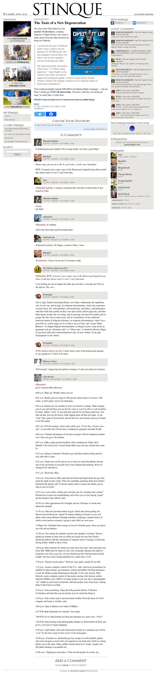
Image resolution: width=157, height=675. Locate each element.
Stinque (36, 4)
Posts (120, 157)
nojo (36, 104)
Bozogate (9, 138)
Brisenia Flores (143, 196)
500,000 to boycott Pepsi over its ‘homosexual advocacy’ (59, 100)
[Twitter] (39, 114)
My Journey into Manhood (16, 142)
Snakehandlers (41, 19)
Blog (130, 208)
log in (65, 665)
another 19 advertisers (44, 31)
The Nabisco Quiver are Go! (50, 350)
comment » (39, 109)
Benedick (42, 224)
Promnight (42, 369)
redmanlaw (42, 260)
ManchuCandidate (45, 187)
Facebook (119, 23)
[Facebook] (51, 114)
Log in (7, 116)
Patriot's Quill (130, 196)
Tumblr (137, 204)
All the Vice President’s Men (17, 134)
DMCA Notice (10, 120)
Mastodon (141, 23)
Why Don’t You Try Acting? (49, 125)
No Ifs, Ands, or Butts (94, 129)
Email (126, 157)
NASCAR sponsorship (60, 91)
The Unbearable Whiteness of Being (16, 130)
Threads (133, 157)
